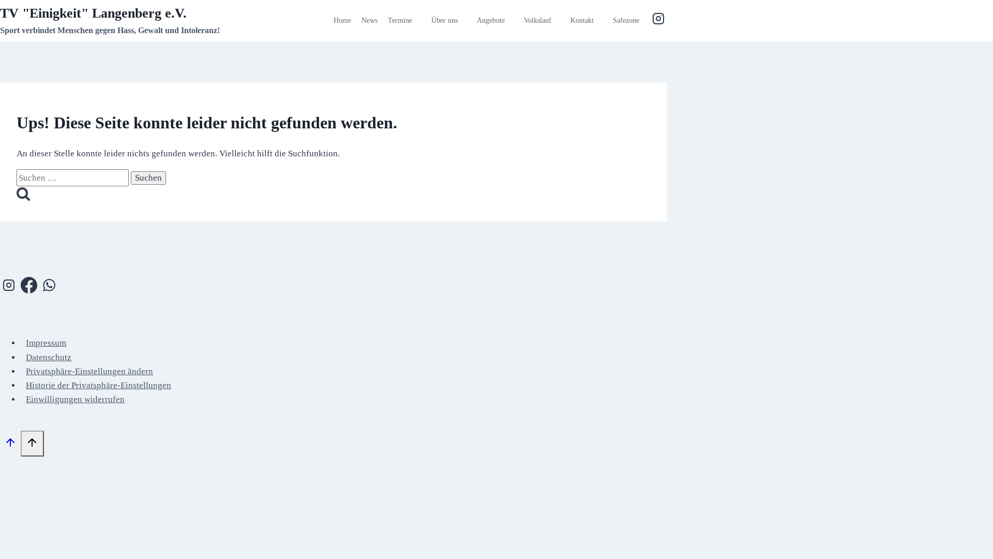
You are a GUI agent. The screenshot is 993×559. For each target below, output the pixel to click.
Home (342, 20)
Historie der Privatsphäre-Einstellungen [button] (98, 385)
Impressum (46, 343)
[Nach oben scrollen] (10, 444)
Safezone (626, 20)
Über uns (444, 20)
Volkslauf (537, 20)
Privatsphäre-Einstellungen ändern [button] (89, 371)
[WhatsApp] (49, 287)
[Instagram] (658, 21)
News (370, 20)
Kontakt (582, 20)
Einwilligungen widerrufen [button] (75, 399)
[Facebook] (29, 287)
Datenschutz (48, 357)
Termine (400, 20)
